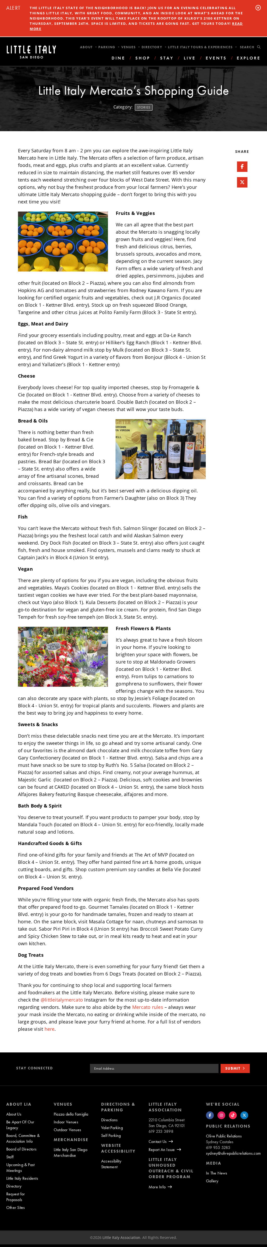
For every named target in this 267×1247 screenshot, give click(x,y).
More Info (157, 1187)
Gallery (212, 1181)
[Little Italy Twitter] (244, 1115)
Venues (128, 47)
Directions (109, 1120)
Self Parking (111, 1135)
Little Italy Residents (22, 1178)
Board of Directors (21, 1149)
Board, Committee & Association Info (23, 1138)
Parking (106, 47)
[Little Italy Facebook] (210, 1115)
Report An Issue (162, 1149)
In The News (216, 1173)
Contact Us (158, 1141)
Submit (232, 1068)
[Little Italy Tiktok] (233, 1115)
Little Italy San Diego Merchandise (70, 1152)
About (86, 47)
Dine (118, 58)
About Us (13, 1114)
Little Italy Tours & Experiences (200, 47)
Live (190, 58)
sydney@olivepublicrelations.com (233, 1153)
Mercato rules (147, 1007)
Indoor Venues (66, 1122)
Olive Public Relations (224, 1136)
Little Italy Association (121, 1237)
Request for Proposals (15, 1196)
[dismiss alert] (258, 7)
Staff (10, 1157)
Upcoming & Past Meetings (20, 1167)
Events (216, 58)
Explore (249, 58)
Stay (167, 58)
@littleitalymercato (62, 1000)
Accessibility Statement (111, 1164)
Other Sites (15, 1207)
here (50, 1029)
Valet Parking (112, 1127)
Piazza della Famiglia (71, 1114)
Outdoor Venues (67, 1129)
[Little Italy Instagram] (221, 1115)
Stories (143, 107)
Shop (142, 58)
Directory (152, 47)
